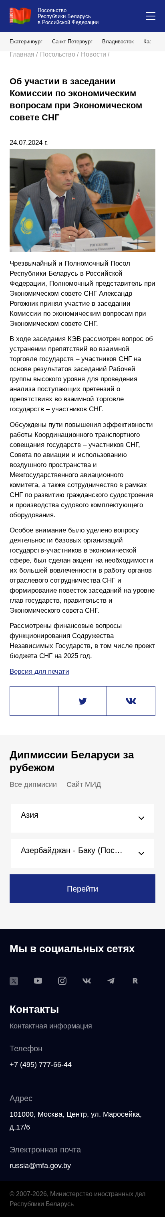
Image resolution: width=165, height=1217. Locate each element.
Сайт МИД (83, 784)
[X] (82, 701)
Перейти (82, 888)
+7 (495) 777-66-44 (41, 1065)
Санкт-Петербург (72, 42)
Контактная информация (51, 1026)
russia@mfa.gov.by (40, 1166)
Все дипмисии (33, 784)
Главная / (24, 54)
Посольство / (59, 54)
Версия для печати (39, 671)
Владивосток (118, 42)
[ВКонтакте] (131, 701)
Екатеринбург (26, 42)
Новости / (95, 54)
